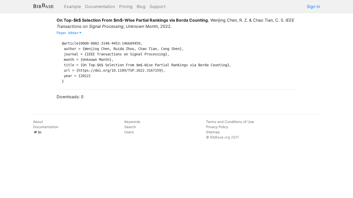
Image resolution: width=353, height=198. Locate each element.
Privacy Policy (217, 127)
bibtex (73, 33)
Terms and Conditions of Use (230, 122)
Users (129, 132)
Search (130, 127)
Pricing (126, 6)
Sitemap (213, 132)
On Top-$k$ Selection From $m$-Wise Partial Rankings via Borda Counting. (133, 20)
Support (158, 6)
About (38, 122)
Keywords (132, 122)
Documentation (100, 6)
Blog (141, 6)
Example (72, 6)
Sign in (313, 6)
